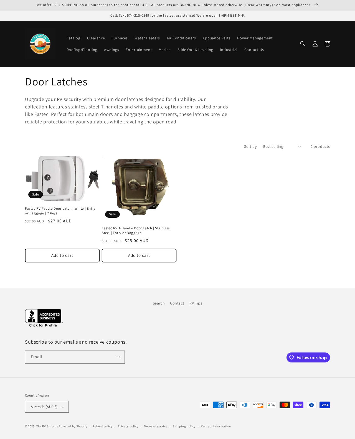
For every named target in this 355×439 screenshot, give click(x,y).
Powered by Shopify (73, 426)
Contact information (216, 426)
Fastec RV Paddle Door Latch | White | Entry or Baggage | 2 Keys (60, 210)
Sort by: (250, 146)
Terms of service (155, 426)
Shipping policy (184, 426)
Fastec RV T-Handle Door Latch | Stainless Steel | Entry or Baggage (136, 230)
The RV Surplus (47, 426)
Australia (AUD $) (44, 406)
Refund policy (102, 426)
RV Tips (195, 303)
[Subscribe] (118, 357)
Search (159, 303)
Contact (177, 303)
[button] (303, 44)
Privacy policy (128, 426)
